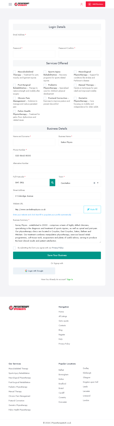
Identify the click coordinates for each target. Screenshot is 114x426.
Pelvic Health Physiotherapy (20, 409)
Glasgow (86, 377)
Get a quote (63, 320)
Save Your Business (57, 255)
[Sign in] (81, 4)
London (86, 400)
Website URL (18, 203)
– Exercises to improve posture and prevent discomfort (57, 101)
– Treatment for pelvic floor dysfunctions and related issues (26, 115)
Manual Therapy (15, 391)
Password (17, 48)
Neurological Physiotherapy (20, 377)
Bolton (61, 379)
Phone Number (19, 149)
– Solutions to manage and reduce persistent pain (25, 102)
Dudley (86, 368)
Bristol (61, 388)
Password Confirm (66, 48)
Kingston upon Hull (90, 382)
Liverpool (86, 395)
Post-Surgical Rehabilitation (19, 382)
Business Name (65, 136)
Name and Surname (21, 136)
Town (61, 176)
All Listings (63, 316)
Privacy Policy (57, 247)
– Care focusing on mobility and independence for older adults (86, 102)
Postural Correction (16, 400)
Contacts (62, 325)
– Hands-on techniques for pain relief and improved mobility (85, 88)
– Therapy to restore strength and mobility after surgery (26, 89)
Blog (60, 330)
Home (61, 311)
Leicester (86, 391)
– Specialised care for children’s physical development (56, 89)
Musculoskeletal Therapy (18, 368)
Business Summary (20, 220)
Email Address (18, 34)
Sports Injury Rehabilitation (19, 373)
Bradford (62, 383)
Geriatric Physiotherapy (18, 405)
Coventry (62, 397)
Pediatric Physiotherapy (18, 386)
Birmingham (63, 374)
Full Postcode (18, 176)
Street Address (19, 190)
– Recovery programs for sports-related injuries (55, 76)
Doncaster (63, 402)
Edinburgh (87, 372)
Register (62, 334)
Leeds (85, 386)
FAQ (60, 339)
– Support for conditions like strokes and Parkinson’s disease (86, 76)
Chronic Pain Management (19, 396)
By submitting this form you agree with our (40, 247)
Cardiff (61, 392)
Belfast (61, 370)
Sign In (70, 279)
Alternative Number (21, 163)
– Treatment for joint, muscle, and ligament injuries (26, 74)
